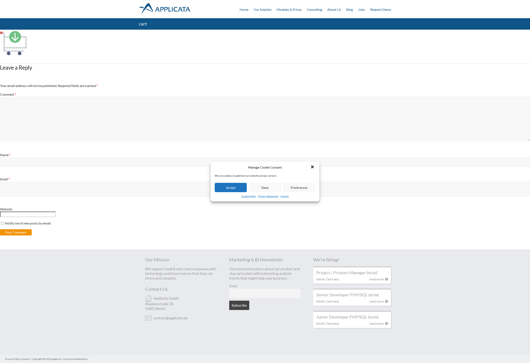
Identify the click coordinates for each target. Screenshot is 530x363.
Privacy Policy (12, 359)
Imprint (285, 196)
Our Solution (262, 9)
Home (244, 9)
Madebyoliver (80, 359)
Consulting (314, 9)
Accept (231, 187)
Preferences (299, 187)
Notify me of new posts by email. (28, 223)
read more (376, 279)
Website (6, 209)
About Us (334, 9)
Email (233, 286)
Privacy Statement (268, 196)
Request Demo (380, 9)
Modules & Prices (289, 9)
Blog (349, 9)
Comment (8, 94)
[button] (312, 167)
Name (5, 155)
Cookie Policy (248, 196)
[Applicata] (164, 5)
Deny (265, 187)
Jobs (361, 9)
